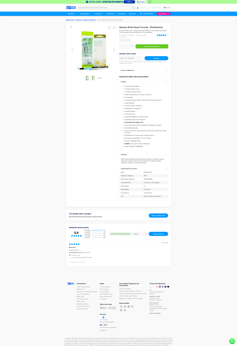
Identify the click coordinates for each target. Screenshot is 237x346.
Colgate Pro (103, 330)
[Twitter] (121, 310)
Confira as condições (156, 306)
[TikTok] (125, 310)
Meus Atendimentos (106, 296)
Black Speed (80, 289)
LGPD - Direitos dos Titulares (128, 296)
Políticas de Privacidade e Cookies (130, 291)
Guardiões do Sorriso (83, 306)
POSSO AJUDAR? (232, 341)
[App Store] (104, 308)
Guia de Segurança (125, 288)
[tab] (143, 70)
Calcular (156, 58)
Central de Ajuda (105, 287)
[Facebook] (121, 306)
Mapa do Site (81, 301)
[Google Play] (113, 308)
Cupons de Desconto (83, 294)
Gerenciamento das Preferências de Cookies (133, 293)
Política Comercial (82, 309)
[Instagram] (125, 306)
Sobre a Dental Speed (83, 287)
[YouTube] (128, 306)
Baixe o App (80, 296)
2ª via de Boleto (104, 291)
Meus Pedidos (104, 289)
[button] (72, 50)
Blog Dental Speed (82, 304)
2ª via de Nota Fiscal (106, 294)
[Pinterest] (132, 306)
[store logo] (71, 8)
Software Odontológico (107, 322)
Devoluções (103, 299)
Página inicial (70, 20)
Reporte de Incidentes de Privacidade (131, 298)
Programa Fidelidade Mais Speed (87, 291)
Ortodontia (78, 20)
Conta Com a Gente (83, 299)
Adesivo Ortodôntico (89, 20)
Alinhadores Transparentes (108, 327)
